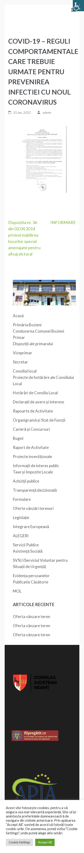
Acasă (18, 315)
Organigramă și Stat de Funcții (39, 420)
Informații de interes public (36, 465)
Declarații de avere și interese (38, 401)
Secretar (20, 361)
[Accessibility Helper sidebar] (78, 5)
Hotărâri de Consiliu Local (35, 392)
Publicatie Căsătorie (30, 581)
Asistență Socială (27, 551)
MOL (17, 591)
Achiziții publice (26, 481)
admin (47, 112)
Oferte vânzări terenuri (33, 508)
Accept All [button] (45, 842)
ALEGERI (20, 535)
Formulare (22, 499)
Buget (18, 438)
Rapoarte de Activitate (33, 411)
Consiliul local (25, 371)
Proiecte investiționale (32, 456)
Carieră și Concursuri (31, 429)
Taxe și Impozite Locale (33, 471)
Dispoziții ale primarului (33, 343)
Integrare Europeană (31, 526)
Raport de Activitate (31, 447)
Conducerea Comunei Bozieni (38, 331)
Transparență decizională (35, 490)
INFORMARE (63, 222)
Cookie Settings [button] (19, 842)
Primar (19, 337)
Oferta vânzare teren (31, 616)
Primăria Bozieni (27, 324)
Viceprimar (22, 352)
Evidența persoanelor (31, 575)
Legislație (21, 517)
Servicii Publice (26, 544)
